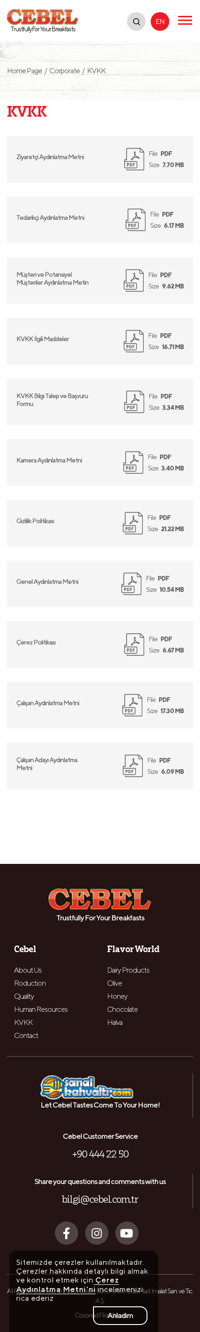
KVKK (23, 1022)
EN (160, 21)
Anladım (120, 1315)
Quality (24, 996)
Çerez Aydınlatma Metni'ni (67, 1284)
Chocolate (122, 1009)
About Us (27, 970)
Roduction (30, 983)
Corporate (64, 70)
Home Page (27, 70)
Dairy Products (128, 970)
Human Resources (40, 1009)
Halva (114, 1022)
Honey (117, 996)
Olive (114, 983)
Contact (26, 1035)
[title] (136, 21)
